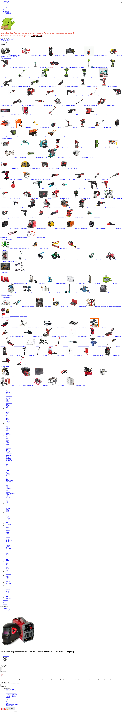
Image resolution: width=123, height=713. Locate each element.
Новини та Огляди (10, 705)
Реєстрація (8, 14)
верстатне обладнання (10, 695)
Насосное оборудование (11, 690)
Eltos (7, 431)
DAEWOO (8, 421)
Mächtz (7, 490)
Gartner (7, 445)
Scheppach (8, 530)
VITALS (7, 556)
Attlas (7, 407)
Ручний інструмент (6, 297)
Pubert (7, 520)
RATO (7, 526)
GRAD (7, 456)
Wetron (7, 564)
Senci (7, 531)
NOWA (7, 505)
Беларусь (8, 577)
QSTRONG (8, 524)
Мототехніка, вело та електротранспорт (10, 261)
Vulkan (7, 560)
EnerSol (7, 433)
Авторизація (8, 13)
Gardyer (7, 444)
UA (6, 8)
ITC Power (8, 475)
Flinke (7, 437)
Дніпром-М (8, 583)
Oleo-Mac (8, 509)
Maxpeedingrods (9, 497)
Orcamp (7, 511)
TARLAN (8, 546)
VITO (7, 559)
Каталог (4, 44)
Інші (7, 570)
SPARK (7, 538)
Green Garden (8, 458)
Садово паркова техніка (7, 317)
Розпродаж (5, 600)
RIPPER (7, 527)
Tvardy (7, 554)
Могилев (8, 589)
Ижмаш (7, 586)
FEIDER (7, 436)
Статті (4, 601)
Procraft (7, 519)
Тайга (7, 594)
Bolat (7, 413)
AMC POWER (9, 403)
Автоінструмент (5, 45)
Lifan (7, 486)
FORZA (7, 442)
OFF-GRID (8, 508)
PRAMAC (8, 518)
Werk (7, 563)
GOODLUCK (9, 453)
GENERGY (8, 448)
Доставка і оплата (7, 2)
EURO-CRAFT (9, 434)
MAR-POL (8, 492)
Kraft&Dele (8, 392)
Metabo (7, 498)
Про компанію (6, 1)
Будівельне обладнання (7, 117)
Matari (7, 495)
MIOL (7, 501)
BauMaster (8, 411)
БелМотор (8, 578)
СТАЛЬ (7, 592)
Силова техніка (5, 366)
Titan (7, 549)
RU (6, 7)
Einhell (7, 429)
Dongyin (7, 422)
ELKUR (7, 430)
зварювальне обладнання (7, 218)
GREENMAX (9, 459)
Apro (7, 404)
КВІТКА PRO (9, 396)
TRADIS (7, 553)
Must (7, 502)
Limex (7, 487)
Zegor (7, 567)
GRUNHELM (9, 460)
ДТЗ (6, 584)
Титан (7, 596)
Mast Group (8, 494)
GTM (7, 463)
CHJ (6, 418)
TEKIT (7, 547)
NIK (6, 393)
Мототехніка (4, 250)
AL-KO (7, 401)
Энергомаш (8, 598)
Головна (5, 608)
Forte (7, 441)
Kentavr (7, 479)
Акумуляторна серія (6, 58)
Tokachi (7, 552)
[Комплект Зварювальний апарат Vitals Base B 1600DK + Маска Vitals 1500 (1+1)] (18, 648)
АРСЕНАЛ (8, 574)
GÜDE (7, 465)
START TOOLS (9, 540)
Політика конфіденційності (12, 704)
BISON (7, 412)
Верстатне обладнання (7, 138)
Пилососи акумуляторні (7, 295)
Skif (6, 534)
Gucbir (7, 464)
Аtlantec (7, 572)
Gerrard (7, 450)
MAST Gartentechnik (10, 493)
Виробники (3, 388)
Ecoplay (7, 426)
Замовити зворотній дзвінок (7, 42)
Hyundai (7, 468)
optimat (7, 510)
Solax (7, 535)
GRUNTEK (8, 462)
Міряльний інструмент (7, 239)
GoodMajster (8, 455)
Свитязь (7, 591)
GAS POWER (9, 446)
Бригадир (8, 581)
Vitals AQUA (8, 557)
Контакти (5, 604)
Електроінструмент (6, 169)
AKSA (7, 399)
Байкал (7, 576)
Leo (6, 483)
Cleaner (7, 419)
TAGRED (8, 545)
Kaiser (7, 478)
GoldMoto (8, 452)
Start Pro (7, 539)
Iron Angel (8, 474)
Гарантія (5, 3)
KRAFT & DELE (9, 481)
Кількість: (3, 666)
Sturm (7, 542)
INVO (7, 391)
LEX (7, 485)
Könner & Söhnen (9, 480)
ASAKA (7, 406)
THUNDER (8, 548)
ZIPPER (7, 568)
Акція (3, 116)
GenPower (8, 449)
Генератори (4, 158)
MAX (7, 496)
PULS (7, 522)
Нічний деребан (5, 272)
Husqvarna (8, 467)
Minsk (7, 500)
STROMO (8, 541)
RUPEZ (7, 394)
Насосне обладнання (6, 274)
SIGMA (7, 533)
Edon (7, 427)
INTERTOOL (8, 473)
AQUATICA (8, 405)
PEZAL (7, 516)
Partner (7, 515)
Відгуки (5, 602)
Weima (7, 562)
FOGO (7, 438)
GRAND (7, 457)
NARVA (7, 504)
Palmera (7, 514)
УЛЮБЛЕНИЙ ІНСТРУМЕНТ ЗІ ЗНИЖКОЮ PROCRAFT (15, 387)
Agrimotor (8, 398)
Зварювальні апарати (7, 610)
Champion (8, 415)
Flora (7, 390)
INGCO (7, 472)
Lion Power (8, 488)
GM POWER (8, 451)
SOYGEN (8, 537)
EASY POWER (9, 425)
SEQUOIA (8, 532)
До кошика (3, 671)
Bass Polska (8, 410)
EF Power (8, 428)
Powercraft (8, 517)
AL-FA (7, 400)
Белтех (7, 579)
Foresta (7, 440)
